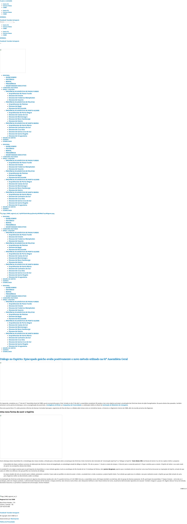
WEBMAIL (3, 17)
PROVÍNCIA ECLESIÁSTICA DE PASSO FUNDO (22, 91)
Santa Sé (6, 4)
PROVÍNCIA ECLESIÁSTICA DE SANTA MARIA (22, 123)
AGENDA (5, 139)
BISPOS (8, 81)
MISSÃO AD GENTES (9, 138)
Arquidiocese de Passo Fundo (20, 93)
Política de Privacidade (7, 522)
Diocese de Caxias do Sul (18, 115)
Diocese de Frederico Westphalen (22, 98)
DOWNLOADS (7, 141)
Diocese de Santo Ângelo (18, 134)
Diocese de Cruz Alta (17, 129)
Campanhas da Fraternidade (72, 405)
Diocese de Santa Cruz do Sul (20, 132)
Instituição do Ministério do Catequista (115, 405)
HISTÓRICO (10, 79)
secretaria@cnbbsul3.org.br (9, 510)
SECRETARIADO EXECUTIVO (16, 86)
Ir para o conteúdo (6, 1)
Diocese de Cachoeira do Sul (20, 127)
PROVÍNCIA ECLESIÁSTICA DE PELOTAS (20, 102)
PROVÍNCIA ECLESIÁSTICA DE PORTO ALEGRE (22, 110)
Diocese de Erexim (16, 96)
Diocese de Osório (16, 121)
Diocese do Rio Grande (17, 108)
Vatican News (7, 6)
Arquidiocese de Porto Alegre (20, 112)
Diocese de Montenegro (18, 117)
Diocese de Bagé (15, 106)
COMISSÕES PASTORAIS (10, 88)
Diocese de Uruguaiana (18, 136)
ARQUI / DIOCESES (9, 89)
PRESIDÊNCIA (11, 84)
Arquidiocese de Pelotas (18, 104)
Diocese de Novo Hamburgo (19, 119)
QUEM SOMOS (11, 77)
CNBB (5, 7)
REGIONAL (6, 75)
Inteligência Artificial (53, 405)
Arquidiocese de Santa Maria (20, 125)
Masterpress (15, 519)
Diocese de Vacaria (16, 100)
